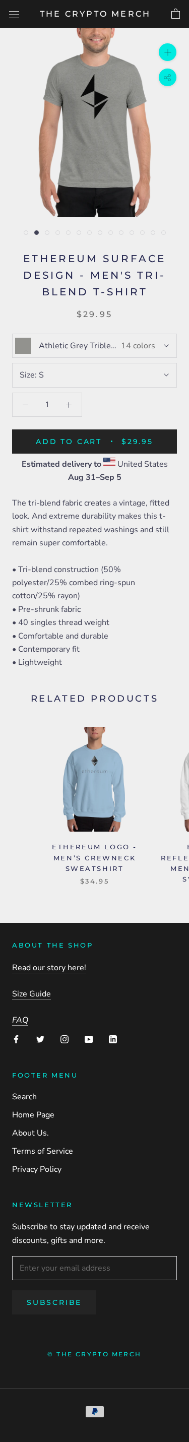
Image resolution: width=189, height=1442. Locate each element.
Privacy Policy (36, 1169)
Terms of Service (42, 1151)
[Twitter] (40, 1038)
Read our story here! (49, 967)
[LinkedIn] (113, 1038)
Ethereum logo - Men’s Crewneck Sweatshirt (94, 857)
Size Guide (31, 993)
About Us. (30, 1133)
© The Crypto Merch (94, 1354)
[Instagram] (64, 1038)
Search (24, 1096)
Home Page (33, 1114)
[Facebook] (16, 1038)
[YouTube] (89, 1038)
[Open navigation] (14, 14)
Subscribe (54, 1302)
